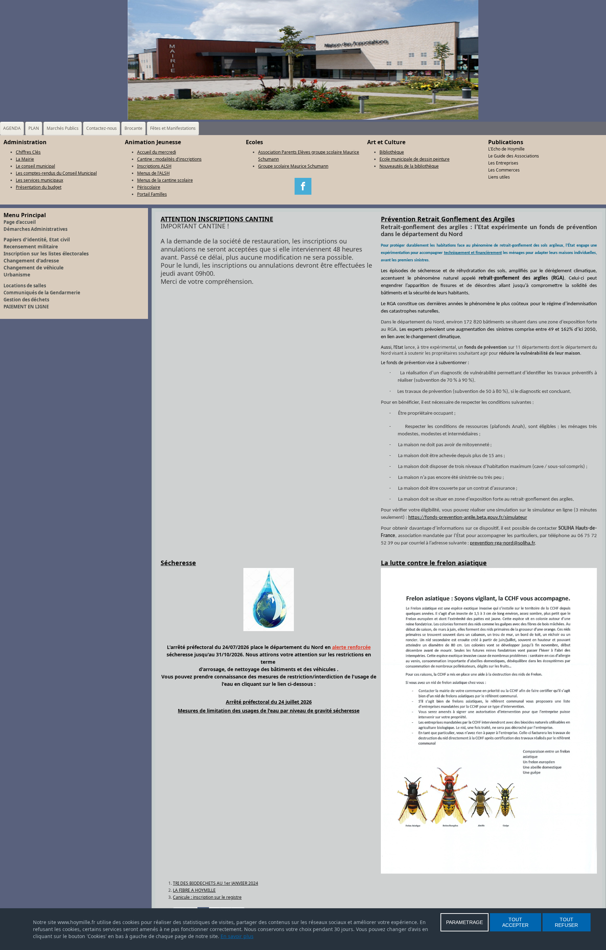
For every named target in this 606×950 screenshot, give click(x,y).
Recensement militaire (31, 246)
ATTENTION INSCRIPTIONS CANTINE (217, 219)
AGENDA (12, 128)
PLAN (33, 128)
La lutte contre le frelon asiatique (434, 562)
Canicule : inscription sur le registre (207, 897)
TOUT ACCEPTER (515, 922)
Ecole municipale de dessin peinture (414, 159)
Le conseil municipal (35, 166)
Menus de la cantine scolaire (165, 180)
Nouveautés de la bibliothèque (409, 166)
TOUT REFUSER (566, 922)
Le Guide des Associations (513, 156)
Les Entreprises (503, 163)
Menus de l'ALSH (153, 173)
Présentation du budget (38, 187)
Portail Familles (152, 194)
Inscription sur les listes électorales (46, 253)
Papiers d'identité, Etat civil (37, 239)
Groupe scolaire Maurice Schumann (293, 166)
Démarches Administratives (35, 229)
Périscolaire (148, 187)
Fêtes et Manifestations (173, 128)
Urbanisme (17, 274)
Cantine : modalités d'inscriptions (169, 159)
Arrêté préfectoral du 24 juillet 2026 (269, 701)
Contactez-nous (101, 128)
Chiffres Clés (28, 152)
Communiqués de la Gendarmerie (42, 292)
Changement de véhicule (33, 267)
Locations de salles (25, 285)
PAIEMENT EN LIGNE (26, 306)
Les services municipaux (39, 180)
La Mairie (25, 159)
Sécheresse (178, 562)
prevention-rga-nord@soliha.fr (502, 543)
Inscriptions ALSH (154, 166)
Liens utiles (499, 177)
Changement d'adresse (31, 260)
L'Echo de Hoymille (506, 149)
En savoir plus (237, 936)
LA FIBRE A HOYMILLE (194, 890)
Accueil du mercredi (156, 152)
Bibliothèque (391, 152)
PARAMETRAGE (464, 922)
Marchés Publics (63, 128)
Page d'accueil (20, 222)
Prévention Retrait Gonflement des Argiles (448, 219)
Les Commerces (504, 170)
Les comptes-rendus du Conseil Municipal (56, 173)
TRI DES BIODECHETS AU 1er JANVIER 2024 (215, 883)
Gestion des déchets (26, 299)
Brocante (133, 128)
